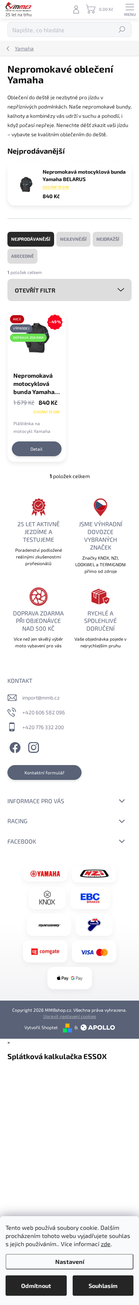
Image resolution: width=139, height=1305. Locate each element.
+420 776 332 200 (43, 727)
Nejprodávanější (30, 238)
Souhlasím (103, 1285)
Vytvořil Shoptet (41, 1027)
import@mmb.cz (41, 697)
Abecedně (22, 255)
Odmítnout (36, 1285)
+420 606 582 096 (43, 712)
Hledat (122, 29)
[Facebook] (13, 746)
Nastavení (69, 1261)
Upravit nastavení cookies (69, 1016)
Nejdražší (107, 238)
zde (105, 1243)
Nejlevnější (73, 238)
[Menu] (129, 9)
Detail (36, 448)
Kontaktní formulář (44, 772)
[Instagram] (32, 746)
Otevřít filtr (35, 290)
